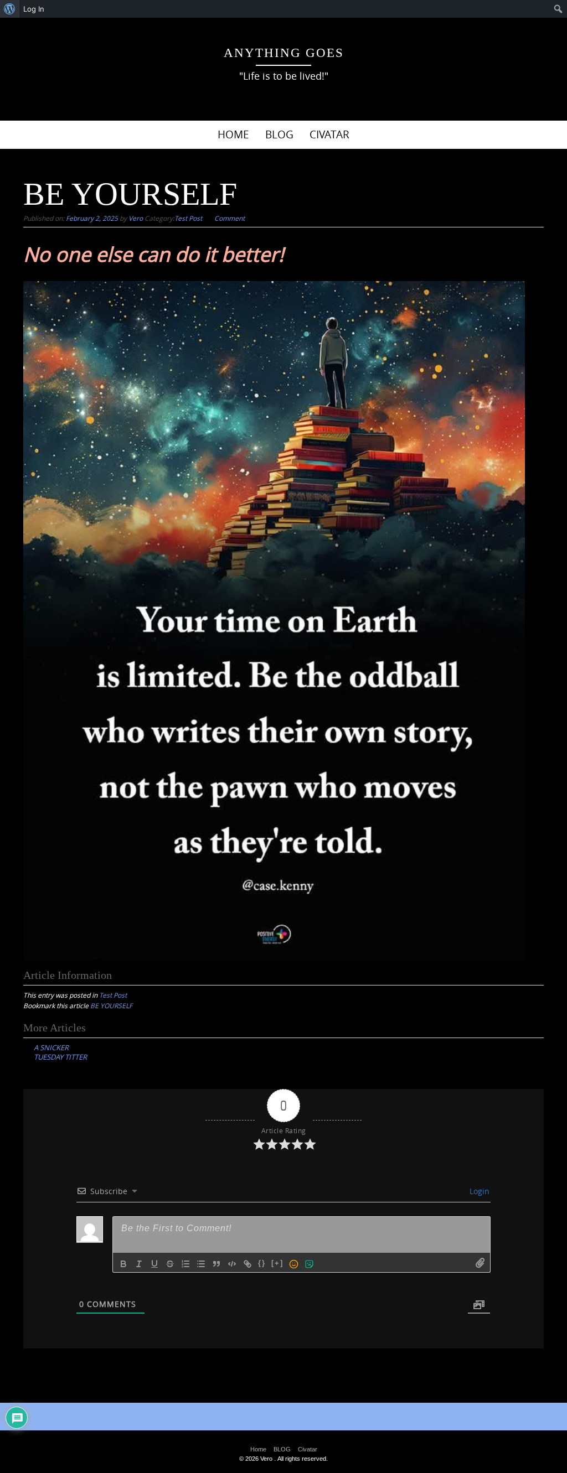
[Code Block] (232, 1263)
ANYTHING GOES (284, 52)
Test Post (188, 218)
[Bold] (123, 1263)
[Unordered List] (201, 1263)
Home (233, 134)
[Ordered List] (185, 1263)
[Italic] (139, 1263)
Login (478, 1191)
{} (262, 1263)
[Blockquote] (216, 1263)
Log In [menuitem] (33, 8)
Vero (135, 218)
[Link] (247, 1263)
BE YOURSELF (111, 1005)
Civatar (329, 134)
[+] (277, 1263)
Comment (229, 218)
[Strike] (170, 1263)
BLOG (279, 134)
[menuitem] (9, 9)
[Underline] (154, 1263)
